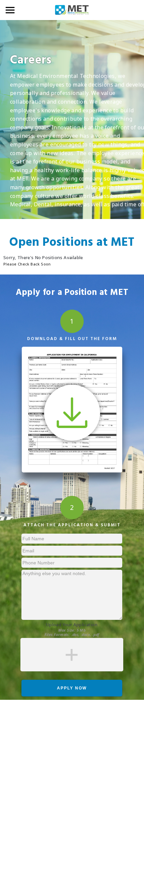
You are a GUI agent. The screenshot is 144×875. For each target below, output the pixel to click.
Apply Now (72, 688)
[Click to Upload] (71, 654)
